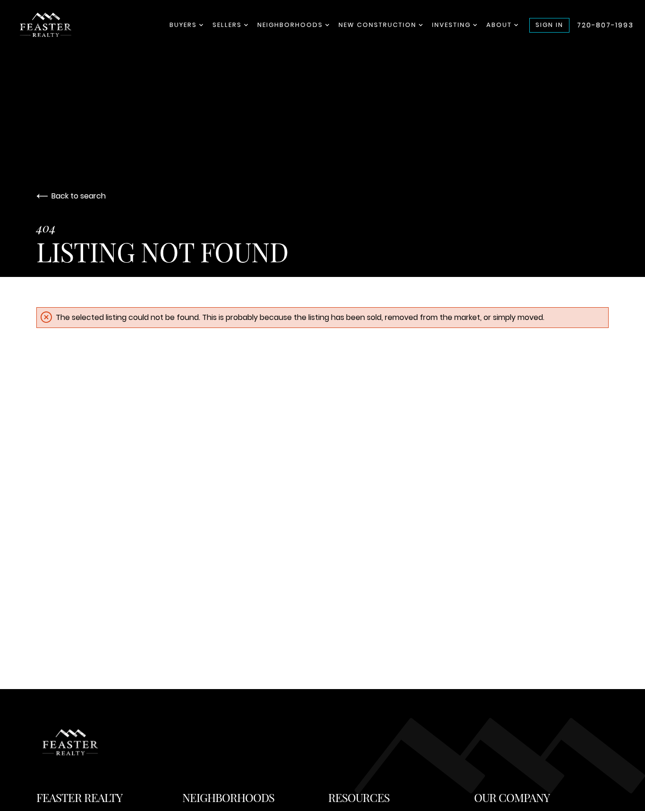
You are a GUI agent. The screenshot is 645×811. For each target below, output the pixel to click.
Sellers (228, 24)
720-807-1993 (605, 25)
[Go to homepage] (59, 25)
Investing (452, 24)
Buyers (184, 24)
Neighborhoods (291, 24)
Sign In (549, 24)
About (500, 24)
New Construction (379, 24)
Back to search (78, 195)
